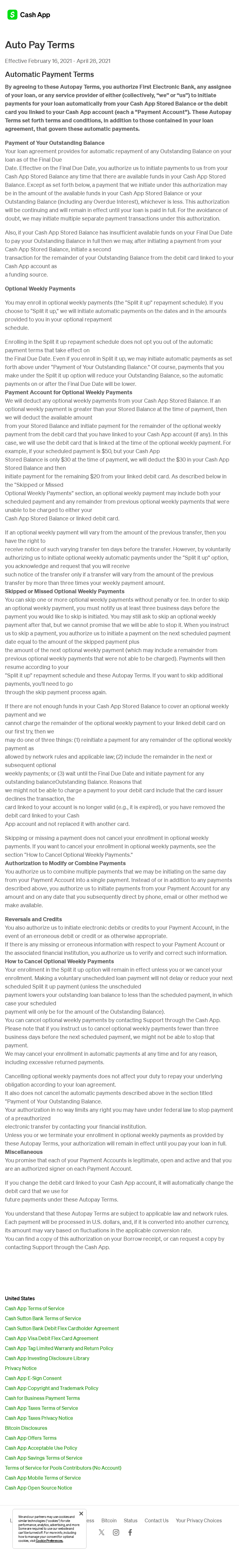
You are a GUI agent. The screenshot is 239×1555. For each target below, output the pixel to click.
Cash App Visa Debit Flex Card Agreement (51, 1338)
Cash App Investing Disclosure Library (47, 1358)
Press (88, 1520)
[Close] (81, 1513)
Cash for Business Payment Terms (42, 1398)
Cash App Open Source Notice (38, 1487)
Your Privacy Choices (199, 1520)
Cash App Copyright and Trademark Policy (51, 1388)
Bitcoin (109, 1520)
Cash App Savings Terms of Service (43, 1457)
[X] (101, 1532)
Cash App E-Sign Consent (33, 1378)
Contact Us (157, 1520)
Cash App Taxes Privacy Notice (39, 1418)
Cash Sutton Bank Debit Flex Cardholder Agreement (62, 1328)
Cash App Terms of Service (34, 1308)
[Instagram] (116, 1532)
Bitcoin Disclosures (26, 1428)
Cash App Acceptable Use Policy (41, 1447)
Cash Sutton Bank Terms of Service (43, 1318)
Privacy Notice (21, 1368)
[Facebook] (130, 1532)
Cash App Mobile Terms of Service (43, 1477)
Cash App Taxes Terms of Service (41, 1408)
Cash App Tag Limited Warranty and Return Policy (59, 1348)
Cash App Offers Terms (31, 1437)
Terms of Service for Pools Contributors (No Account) (63, 1467)
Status (131, 1520)
